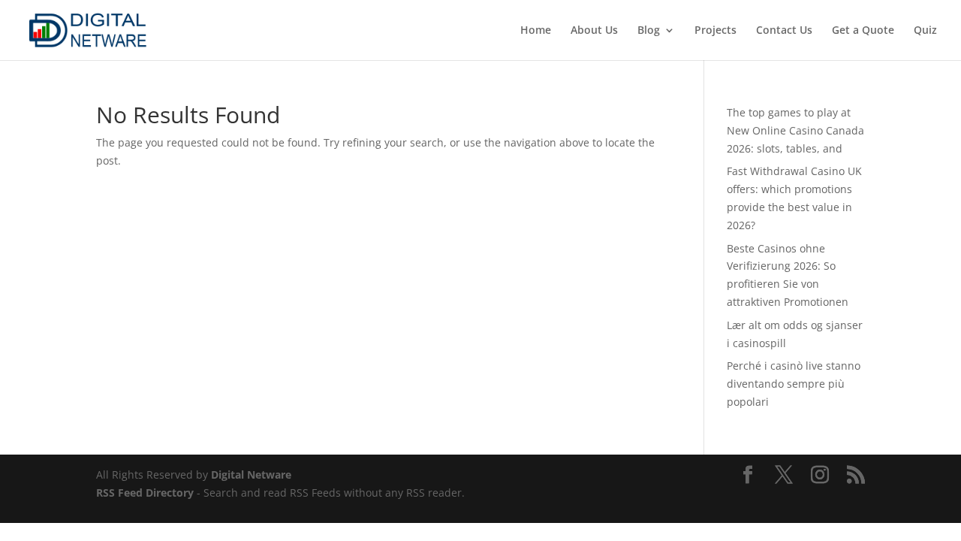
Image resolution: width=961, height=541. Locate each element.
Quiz (925, 31)
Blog (648, 31)
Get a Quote (863, 31)
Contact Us (784, 31)
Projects (715, 31)
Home (535, 31)
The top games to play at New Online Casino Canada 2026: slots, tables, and (795, 130)
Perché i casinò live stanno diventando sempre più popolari (793, 383)
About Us (594, 31)
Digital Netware (251, 474)
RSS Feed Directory (145, 492)
